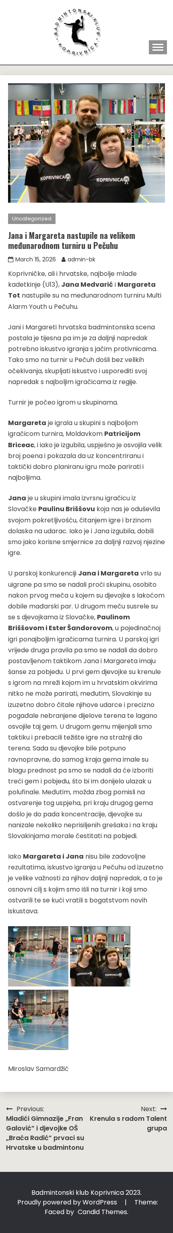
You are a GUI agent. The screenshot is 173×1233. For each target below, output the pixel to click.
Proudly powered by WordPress (68, 1202)
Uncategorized (31, 218)
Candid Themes (102, 1212)
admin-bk (81, 259)
